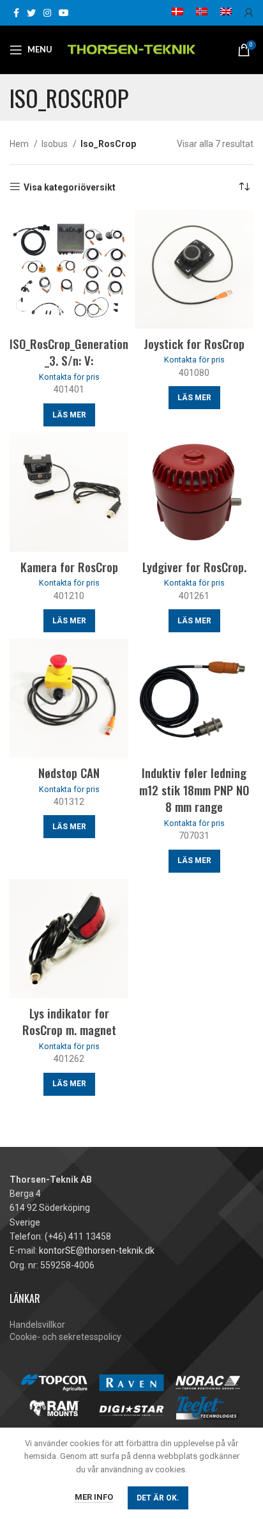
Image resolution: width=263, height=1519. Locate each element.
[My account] (249, 13)
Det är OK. (158, 1497)
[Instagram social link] (47, 12)
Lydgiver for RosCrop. (194, 566)
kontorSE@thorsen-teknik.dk (96, 1250)
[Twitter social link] (31, 12)
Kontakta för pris (69, 377)
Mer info (94, 1497)
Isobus (55, 144)
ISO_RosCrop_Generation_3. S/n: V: (69, 352)
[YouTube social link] (64, 12)
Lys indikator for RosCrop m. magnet (69, 1021)
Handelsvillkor (37, 1325)
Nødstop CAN (69, 772)
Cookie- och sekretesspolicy (65, 1337)
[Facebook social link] (16, 12)
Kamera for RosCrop (69, 566)
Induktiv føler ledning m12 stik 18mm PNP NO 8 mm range (194, 789)
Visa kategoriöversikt (70, 187)
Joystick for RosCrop (194, 343)
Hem (20, 144)
